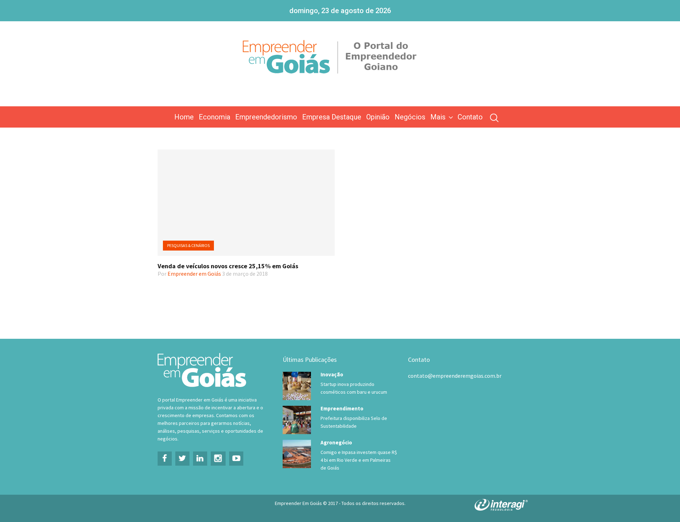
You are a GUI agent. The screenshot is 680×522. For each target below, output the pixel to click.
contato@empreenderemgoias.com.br (455, 375)
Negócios (410, 117)
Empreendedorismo (266, 117)
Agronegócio (336, 442)
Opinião (378, 117)
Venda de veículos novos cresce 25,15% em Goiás (228, 266)
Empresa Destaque (331, 117)
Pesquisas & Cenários (188, 245)
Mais (438, 117)
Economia (214, 117)
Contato (470, 117)
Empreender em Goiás (194, 273)
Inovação (332, 374)
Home (184, 117)
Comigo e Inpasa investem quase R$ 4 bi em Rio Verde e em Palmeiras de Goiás (359, 460)
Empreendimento (342, 408)
